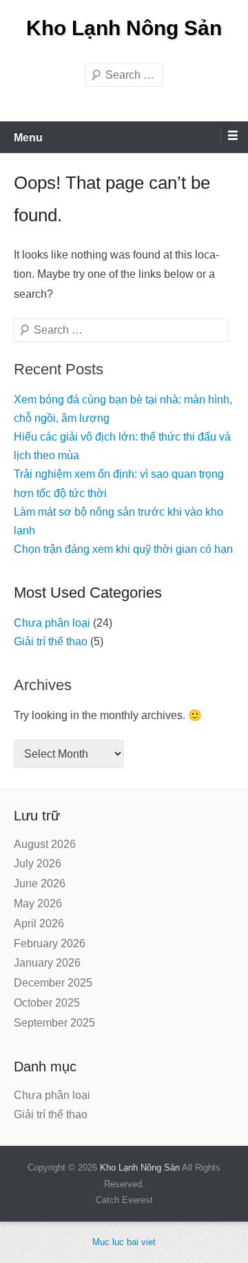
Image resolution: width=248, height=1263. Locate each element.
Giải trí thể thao (50, 641)
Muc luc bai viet (124, 1242)
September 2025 (54, 1023)
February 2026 (49, 943)
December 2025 (53, 983)
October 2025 (47, 1003)
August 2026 (45, 844)
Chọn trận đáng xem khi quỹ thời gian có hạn (123, 549)
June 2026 (39, 883)
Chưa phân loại (52, 623)
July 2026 (37, 863)
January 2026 (47, 963)
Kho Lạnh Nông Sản (124, 28)
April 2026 (39, 923)
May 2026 (38, 903)
